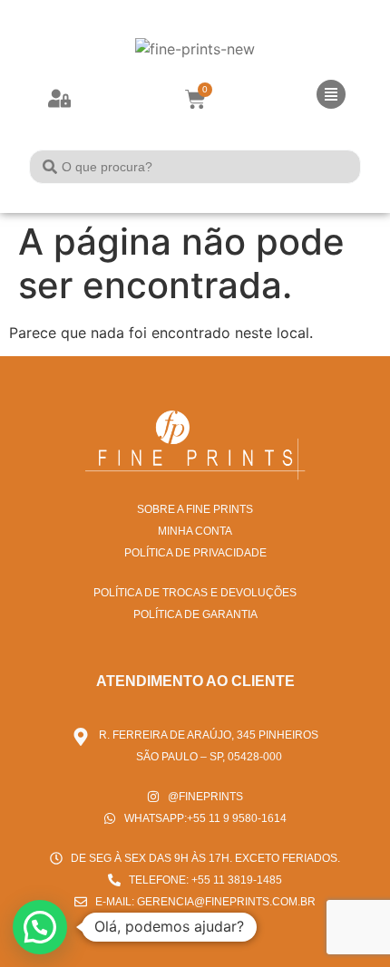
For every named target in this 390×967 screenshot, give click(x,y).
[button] (40, 927)
